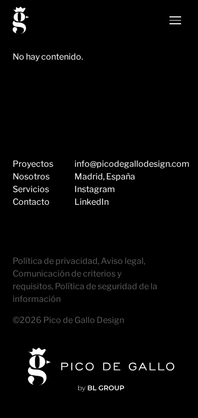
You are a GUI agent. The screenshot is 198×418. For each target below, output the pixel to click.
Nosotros (31, 177)
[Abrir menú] (175, 20)
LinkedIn (91, 202)
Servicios (31, 189)
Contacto (31, 202)
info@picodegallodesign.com (132, 164)
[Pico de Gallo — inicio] (21, 20)
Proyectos (33, 164)
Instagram (94, 189)
